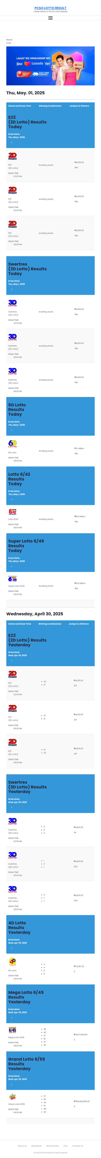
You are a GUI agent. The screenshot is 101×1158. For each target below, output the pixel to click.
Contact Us (77, 1145)
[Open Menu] (50, 18)
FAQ (65, 1145)
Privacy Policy (52, 1145)
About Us (22, 1145)
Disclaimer (36, 1145)
